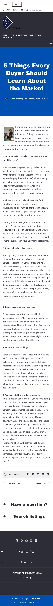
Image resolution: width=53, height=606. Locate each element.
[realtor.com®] (36, 540)
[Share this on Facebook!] (28, 474)
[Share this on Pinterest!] (43, 474)
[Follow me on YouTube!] (31, 540)
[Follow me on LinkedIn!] (26, 540)
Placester (34, 602)
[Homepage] (11, 24)
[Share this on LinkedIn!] (38, 474)
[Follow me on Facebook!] (17, 540)
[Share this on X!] (33, 474)
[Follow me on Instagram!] (21, 540)
